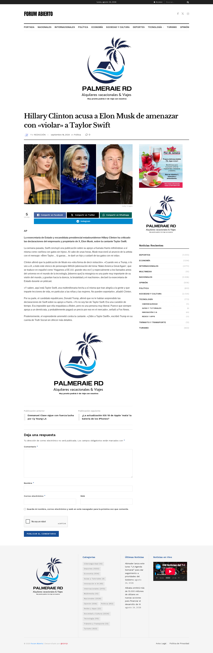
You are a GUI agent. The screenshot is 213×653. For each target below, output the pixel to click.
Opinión (143, 282)
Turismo (144, 328)
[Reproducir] (157, 577)
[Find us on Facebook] (178, 14)
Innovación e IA (149, 312)
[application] (170, 571)
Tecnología (146, 299)
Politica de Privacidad (179, 643)
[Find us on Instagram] (188, 14)
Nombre (29, 483)
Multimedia (145, 271)
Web (82, 496)
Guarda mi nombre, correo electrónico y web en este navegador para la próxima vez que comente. (78, 509)
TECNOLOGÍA (155, 27)
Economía (144, 260)
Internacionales (148, 266)
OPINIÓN (184, 27)
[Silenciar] (178, 577)
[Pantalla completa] (183, 577)
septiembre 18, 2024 (60, 135)
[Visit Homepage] (38, 13)
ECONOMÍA (97, 27)
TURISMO (172, 27)
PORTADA (29, 27)
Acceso (158, 2)
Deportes (144, 255)
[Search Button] (187, 2)
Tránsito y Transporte (152, 322)
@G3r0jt (64, 644)
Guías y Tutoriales (151, 308)
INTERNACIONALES (65, 27)
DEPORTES (138, 27)
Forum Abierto (37, 644)
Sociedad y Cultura (150, 294)
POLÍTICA (83, 27)
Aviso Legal (161, 643)
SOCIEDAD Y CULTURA (118, 27)
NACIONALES (44, 27)
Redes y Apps (148, 316)
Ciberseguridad (150, 304)
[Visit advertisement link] (106, 73)
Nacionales (145, 277)
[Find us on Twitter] (182, 14)
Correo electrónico (34, 496)
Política (77, 135)
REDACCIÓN (39, 135)
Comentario (31, 446)
